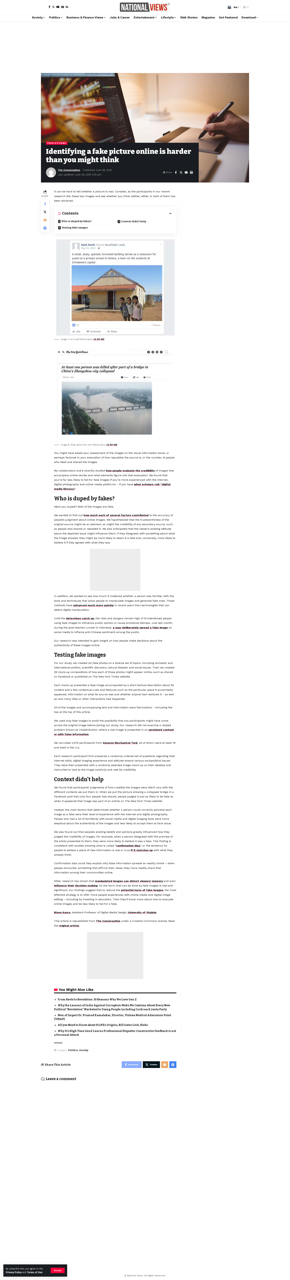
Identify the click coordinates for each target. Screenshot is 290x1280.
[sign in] (44, 7)
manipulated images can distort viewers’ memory (129, 881)
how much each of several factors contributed (116, 515)
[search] (229, 7)
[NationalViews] (145, 7)
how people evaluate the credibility (130, 470)
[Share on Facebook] (175, 172)
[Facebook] (49, 7)
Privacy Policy (14, 1272)
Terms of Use (34, 1272)
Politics (73, 1050)
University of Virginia (142, 912)
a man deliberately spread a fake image (140, 627)
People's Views (56, 143)
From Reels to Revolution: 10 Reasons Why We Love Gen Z (97, 999)
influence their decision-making (76, 885)
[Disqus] (108, 1128)
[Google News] (62, 7)
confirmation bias (128, 845)
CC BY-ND (98, 339)
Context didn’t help (133, 221)
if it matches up (142, 850)
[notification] (224, 7)
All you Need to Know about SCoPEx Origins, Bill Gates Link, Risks (103, 1025)
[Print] (191, 172)
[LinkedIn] (67, 7)
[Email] (186, 172)
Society (83, 1050)
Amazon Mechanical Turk (120, 742)
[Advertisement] (145, 46)
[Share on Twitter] (181, 172)
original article (69, 925)
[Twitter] (53, 7)
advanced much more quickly (93, 605)
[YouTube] (58, 7)
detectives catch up (80, 618)
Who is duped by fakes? (76, 221)
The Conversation (69, 170)
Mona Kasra (62, 912)
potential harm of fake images (142, 890)
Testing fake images (75, 227)
